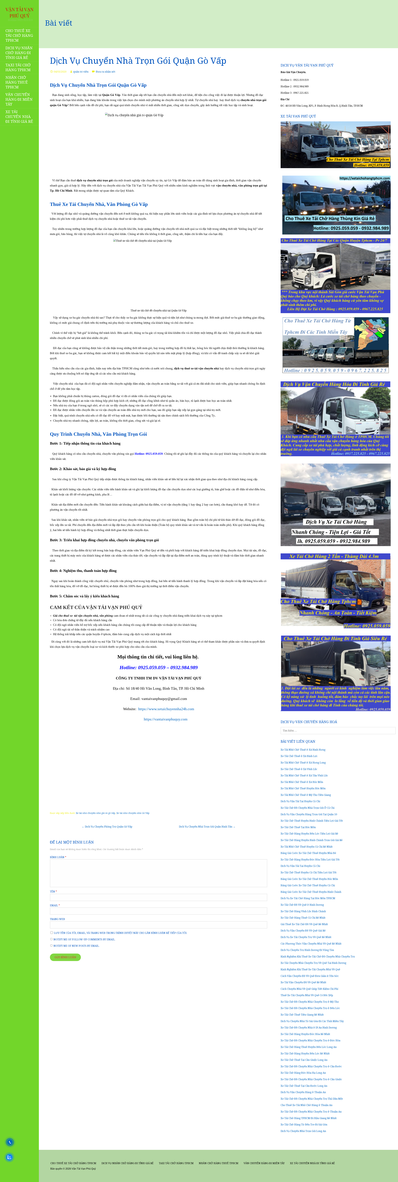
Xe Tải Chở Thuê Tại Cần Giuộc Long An (304, 1059)
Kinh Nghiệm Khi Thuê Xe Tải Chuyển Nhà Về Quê (310, 969)
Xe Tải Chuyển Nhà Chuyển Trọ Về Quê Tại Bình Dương (313, 962)
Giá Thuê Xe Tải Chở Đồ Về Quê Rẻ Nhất (304, 924)
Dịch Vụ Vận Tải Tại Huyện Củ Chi (300, 801)
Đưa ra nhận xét (105, 71)
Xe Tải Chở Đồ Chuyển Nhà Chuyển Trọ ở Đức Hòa (310, 1040)
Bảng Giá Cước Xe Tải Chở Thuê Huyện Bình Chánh (311, 891)
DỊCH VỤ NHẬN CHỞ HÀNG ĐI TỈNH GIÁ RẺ (19, 53)
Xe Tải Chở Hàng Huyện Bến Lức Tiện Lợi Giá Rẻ (309, 833)
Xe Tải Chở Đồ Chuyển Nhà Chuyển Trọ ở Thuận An (311, 1111)
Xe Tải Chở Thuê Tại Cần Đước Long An (304, 1085)
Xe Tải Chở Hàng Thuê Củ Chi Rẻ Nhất (303, 917)
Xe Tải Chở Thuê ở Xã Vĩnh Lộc (299, 769)
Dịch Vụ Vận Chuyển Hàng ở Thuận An (303, 1092)
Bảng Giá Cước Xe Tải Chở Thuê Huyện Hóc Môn (309, 879)
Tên (53, 891)
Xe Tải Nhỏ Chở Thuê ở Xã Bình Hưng (303, 749)
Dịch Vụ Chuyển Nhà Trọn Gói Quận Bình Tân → (207, 826)
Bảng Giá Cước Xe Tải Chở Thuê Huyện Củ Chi (308, 885)
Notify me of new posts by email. (76, 945)
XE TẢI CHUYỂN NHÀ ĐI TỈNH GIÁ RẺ (19, 117)
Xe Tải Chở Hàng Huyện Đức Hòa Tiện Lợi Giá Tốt (310, 859)
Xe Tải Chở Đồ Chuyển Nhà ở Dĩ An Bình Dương (309, 1027)
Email (55, 905)
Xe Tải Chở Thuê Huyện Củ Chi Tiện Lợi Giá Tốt (308, 872)
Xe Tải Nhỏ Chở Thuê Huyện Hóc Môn (303, 788)
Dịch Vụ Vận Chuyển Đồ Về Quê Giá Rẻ (303, 930)
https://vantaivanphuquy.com (165, 719)
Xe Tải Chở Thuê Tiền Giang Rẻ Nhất (302, 1014)
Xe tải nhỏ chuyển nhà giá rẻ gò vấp (95, 813)
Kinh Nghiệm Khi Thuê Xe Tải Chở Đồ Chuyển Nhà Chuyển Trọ (318, 956)
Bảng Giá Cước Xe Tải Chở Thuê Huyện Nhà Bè (308, 853)
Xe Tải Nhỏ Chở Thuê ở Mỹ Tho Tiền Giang (306, 794)
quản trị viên (80, 71)
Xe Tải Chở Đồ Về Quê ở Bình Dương (302, 904)
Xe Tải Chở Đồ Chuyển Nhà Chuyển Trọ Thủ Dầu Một (312, 1098)
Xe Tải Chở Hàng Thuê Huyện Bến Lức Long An (309, 1047)
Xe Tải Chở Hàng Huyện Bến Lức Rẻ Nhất (305, 1053)
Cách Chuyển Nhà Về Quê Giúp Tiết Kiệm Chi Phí (309, 988)
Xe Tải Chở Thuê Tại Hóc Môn (298, 827)
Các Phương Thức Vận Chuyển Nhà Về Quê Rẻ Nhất (311, 943)
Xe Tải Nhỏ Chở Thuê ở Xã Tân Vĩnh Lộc (304, 775)
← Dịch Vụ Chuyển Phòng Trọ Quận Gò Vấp (107, 826)
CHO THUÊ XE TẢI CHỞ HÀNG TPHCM (19, 36)
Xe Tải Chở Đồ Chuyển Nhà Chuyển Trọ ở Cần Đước (311, 1066)
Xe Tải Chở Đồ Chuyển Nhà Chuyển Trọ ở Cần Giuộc (311, 1079)
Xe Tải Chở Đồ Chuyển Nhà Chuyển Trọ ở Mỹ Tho (310, 1001)
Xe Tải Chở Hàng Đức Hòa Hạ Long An (303, 1072)
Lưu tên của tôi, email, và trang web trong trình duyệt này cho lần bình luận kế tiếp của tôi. (120, 932)
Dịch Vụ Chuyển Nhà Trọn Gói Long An (303, 1131)
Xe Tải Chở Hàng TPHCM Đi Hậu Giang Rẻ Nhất (309, 1118)
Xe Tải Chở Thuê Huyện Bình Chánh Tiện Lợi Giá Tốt (312, 820)
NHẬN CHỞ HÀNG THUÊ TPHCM (16, 82)
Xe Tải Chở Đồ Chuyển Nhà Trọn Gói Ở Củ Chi (307, 807)
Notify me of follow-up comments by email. (84, 939)
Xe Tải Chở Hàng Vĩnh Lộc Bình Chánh (303, 911)
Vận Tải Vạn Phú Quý (19, 12)
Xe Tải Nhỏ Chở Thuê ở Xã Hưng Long (303, 762)
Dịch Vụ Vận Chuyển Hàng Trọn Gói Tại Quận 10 (309, 814)
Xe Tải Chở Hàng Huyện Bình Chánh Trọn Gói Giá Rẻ (311, 840)
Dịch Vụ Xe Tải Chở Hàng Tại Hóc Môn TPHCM (308, 898)
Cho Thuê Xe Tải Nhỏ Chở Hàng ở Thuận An (306, 1105)
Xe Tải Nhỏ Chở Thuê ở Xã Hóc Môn (302, 782)
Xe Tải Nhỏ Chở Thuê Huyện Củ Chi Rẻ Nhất (307, 846)
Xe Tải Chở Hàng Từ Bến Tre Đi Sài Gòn (304, 1124)
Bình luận (58, 857)
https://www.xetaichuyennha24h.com (166, 709)
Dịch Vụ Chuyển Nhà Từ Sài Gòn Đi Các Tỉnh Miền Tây (312, 1021)
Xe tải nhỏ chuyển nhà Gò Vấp (132, 813)
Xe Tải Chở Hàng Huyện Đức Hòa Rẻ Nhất (305, 1034)
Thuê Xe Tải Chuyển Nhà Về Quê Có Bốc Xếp (307, 995)
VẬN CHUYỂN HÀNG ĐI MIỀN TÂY (19, 99)
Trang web (57, 919)
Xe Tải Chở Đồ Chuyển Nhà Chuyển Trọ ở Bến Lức (310, 1008)
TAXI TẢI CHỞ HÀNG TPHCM (18, 67)
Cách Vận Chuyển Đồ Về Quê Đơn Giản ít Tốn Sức (310, 976)
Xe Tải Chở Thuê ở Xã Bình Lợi (299, 756)
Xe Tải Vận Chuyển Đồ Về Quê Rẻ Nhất (303, 982)
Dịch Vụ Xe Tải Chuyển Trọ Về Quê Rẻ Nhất (306, 937)
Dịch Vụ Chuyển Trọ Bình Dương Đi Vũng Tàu (307, 950)
